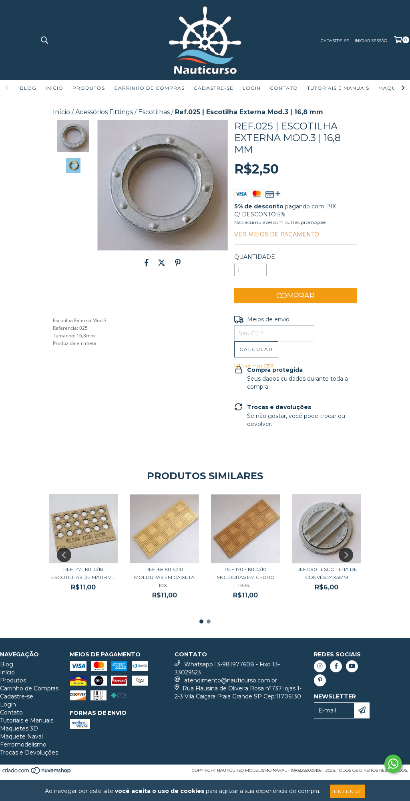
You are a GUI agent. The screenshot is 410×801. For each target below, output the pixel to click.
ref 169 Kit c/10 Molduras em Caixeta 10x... (164, 577)
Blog (28, 88)
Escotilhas (154, 112)
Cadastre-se (335, 40)
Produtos (88, 88)
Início (54, 88)
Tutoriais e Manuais (338, 88)
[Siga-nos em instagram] (320, 666)
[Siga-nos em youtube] (352, 666)
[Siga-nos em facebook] (336, 666)
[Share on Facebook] (147, 262)
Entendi (347, 791)
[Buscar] (44, 40)
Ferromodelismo (23, 744)
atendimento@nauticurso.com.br (230, 680)
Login (252, 88)
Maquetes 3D (19, 728)
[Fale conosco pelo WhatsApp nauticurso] (393, 764)
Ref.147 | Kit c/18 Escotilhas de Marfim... (83, 573)
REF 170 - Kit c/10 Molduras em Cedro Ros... (246, 577)
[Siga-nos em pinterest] (320, 680)
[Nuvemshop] (37, 772)
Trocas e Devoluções (29, 752)
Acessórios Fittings (104, 112)
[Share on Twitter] (161, 262)
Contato (284, 88)
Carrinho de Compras (149, 88)
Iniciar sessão (371, 40)
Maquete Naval (21, 736)
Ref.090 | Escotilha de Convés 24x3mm (326, 573)
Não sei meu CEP (254, 366)
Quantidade (254, 256)
